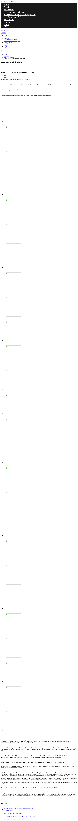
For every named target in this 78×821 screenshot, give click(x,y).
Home (6, 4)
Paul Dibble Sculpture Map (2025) (19, 14)
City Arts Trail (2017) (13, 17)
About (6, 24)
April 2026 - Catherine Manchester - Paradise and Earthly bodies (19, 816)
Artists (7, 7)
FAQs (6, 27)
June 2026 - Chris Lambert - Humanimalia (14, 810)
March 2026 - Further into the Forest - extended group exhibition (19, 819)
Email (5, 77)
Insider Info (9, 19)
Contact (7, 22)
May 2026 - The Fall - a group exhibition (13, 813)
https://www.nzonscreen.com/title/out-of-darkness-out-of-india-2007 (58, 795)
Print (5, 75)
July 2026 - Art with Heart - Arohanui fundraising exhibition (18, 808)
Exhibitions (9, 9)
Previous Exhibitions (16, 12)
